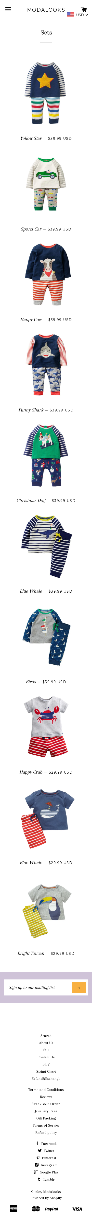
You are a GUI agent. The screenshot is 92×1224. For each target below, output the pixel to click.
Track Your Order (46, 1104)
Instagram (49, 1165)
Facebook (48, 1143)
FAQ (46, 1050)
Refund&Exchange (46, 1078)
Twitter (48, 1151)
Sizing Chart (46, 1071)
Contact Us (46, 1057)
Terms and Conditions (46, 1089)
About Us (46, 1043)
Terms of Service (46, 1125)
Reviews (46, 1097)
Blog (46, 1064)
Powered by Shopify (46, 1198)
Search (46, 1035)
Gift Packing (46, 1118)
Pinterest (48, 1158)
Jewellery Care (46, 1111)
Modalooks (46, 10)
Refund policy (46, 1132)
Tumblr (48, 1179)
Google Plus (48, 1172)
